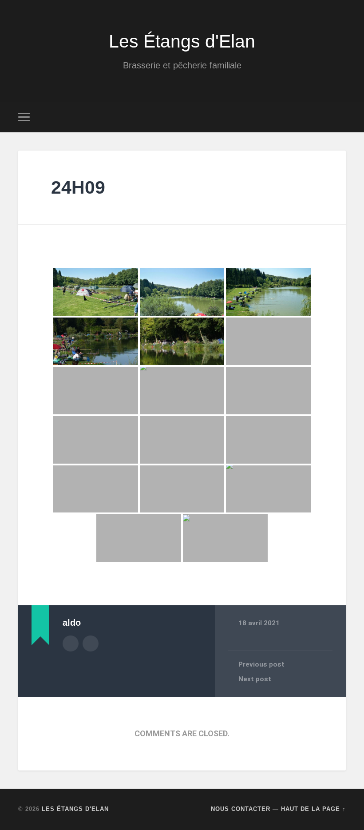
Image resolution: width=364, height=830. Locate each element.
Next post (254, 679)
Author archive (71, 643)
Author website (91, 643)
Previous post (261, 664)
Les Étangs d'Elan (182, 41)
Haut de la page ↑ (313, 809)
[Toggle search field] (340, 117)
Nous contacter (240, 809)
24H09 (78, 187)
